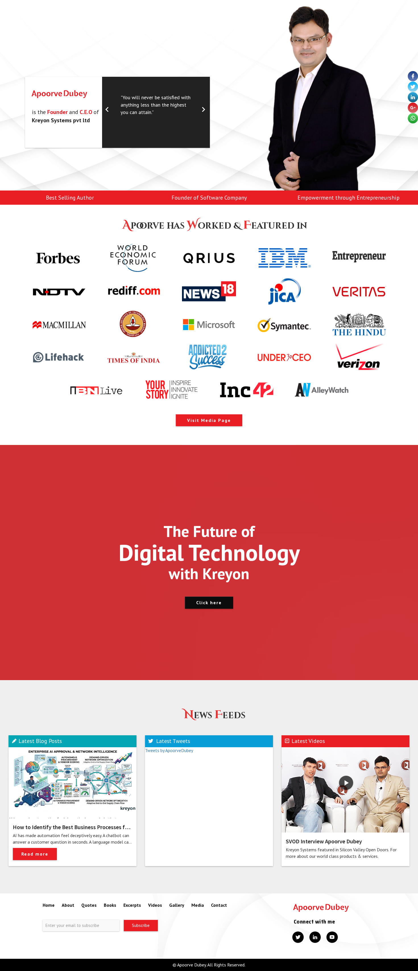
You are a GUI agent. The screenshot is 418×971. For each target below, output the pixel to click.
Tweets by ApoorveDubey (169, 750)
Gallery (176, 905)
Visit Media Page (209, 420)
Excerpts (132, 905)
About (68, 905)
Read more (34, 854)
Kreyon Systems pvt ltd (61, 120)
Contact (219, 905)
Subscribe (141, 925)
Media (197, 905)
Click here (209, 602)
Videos (155, 905)
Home (49, 905)
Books (110, 905)
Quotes (89, 905)
